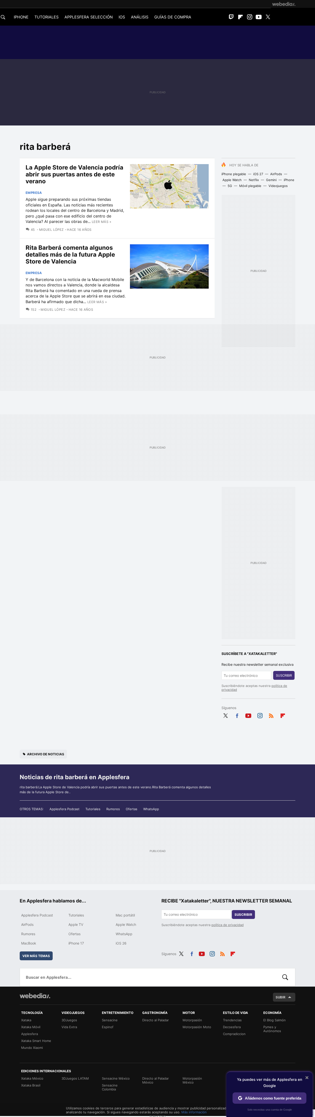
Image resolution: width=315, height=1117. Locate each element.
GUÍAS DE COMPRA (172, 17)
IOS (122, 17)
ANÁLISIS (139, 17)
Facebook (237, 715)
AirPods (276, 174)
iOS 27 (258, 174)
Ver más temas (36, 956)
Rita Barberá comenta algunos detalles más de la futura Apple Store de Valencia (70, 254)
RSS (271, 715)
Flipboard (240, 17)
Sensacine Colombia (110, 1087)
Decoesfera (232, 1027)
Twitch (231, 17)
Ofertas (131, 809)
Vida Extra (69, 1027)
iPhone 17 (76, 943)
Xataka (26, 1020)
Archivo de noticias (45, 754)
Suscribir (284, 675)
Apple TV (75, 924)
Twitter (268, 17)
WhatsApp (151, 809)
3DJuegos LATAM (75, 1078)
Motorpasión (192, 1020)
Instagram (249, 17)
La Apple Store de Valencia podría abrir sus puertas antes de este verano (74, 174)
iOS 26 (121, 943)
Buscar (285, 977)
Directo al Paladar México (155, 1080)
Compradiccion (234, 1034)
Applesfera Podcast (64, 809)
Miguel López (51, 230)
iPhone (289, 180)
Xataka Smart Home (36, 1041)
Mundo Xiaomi (32, 1048)
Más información (194, 1112)
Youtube (259, 17)
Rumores (113, 809)
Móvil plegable (250, 186)
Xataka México (32, 1078)
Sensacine (110, 1020)
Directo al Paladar (155, 1020)
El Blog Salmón (274, 1020)
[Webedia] (283, 4)
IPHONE (21, 17)
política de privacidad (227, 925)
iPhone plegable (233, 174)
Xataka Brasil (30, 1085)
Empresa (34, 193)
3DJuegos (69, 1020)
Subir (280, 997)
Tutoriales (92, 809)
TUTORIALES (46, 17)
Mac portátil (125, 915)
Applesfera (29, 1034)
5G (230, 186)
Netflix (254, 180)
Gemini (271, 180)
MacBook (28, 943)
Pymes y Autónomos (272, 1029)
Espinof (107, 1027)
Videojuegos (278, 186)
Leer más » (101, 222)
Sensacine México (116, 1078)
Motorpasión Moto (197, 1027)
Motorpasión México (192, 1080)
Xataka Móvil (30, 1027)
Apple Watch (232, 180)
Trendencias (232, 1020)
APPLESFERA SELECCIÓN (88, 17)
